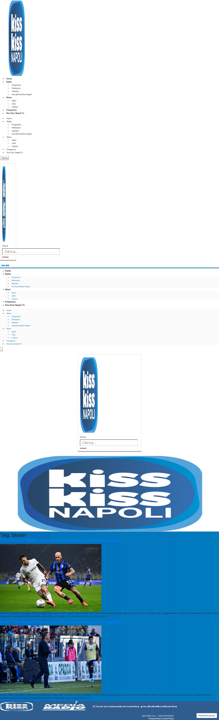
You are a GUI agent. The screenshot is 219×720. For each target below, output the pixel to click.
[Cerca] (83, 448)
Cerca (5, 246)
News (9, 97)
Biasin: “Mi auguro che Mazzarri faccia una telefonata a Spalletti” (62, 622)
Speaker (15, 91)
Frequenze (11, 110)
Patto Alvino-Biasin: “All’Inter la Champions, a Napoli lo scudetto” (62, 540)
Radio (9, 82)
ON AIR (5, 265)
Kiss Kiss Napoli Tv (15, 113)
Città (14, 104)
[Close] (8, 260)
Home (9, 78)
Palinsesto (16, 88)
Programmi (16, 85)
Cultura (15, 107)
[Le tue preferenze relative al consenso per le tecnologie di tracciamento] (207, 715)
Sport (14, 101)
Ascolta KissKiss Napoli (22, 94)
